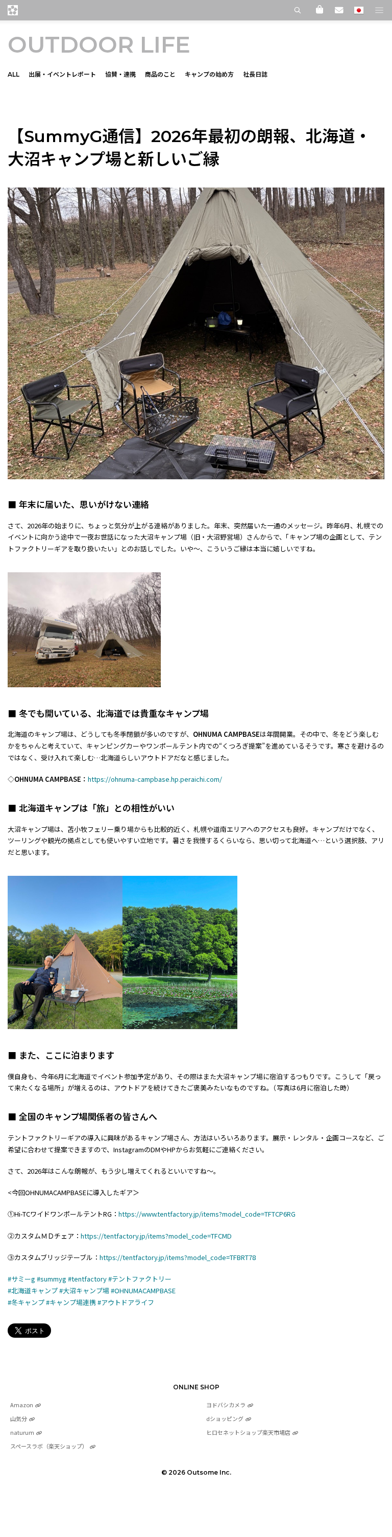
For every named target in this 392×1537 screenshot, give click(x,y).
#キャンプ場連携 (71, 1302)
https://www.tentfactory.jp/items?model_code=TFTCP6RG (207, 1214)
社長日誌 (255, 74)
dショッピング (224, 1418)
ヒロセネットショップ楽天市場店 (248, 1432)
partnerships (36, 107)
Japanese (359, 10)
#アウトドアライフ (125, 1302)
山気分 (18, 1418)
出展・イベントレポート (62, 74)
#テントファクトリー (140, 1279)
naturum (22, 1432)
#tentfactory (87, 1279)
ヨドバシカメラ (226, 1405)
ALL (13, 74)
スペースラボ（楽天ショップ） (49, 1446)
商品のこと (160, 74)
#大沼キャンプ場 (84, 1290)
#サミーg (21, 1279)
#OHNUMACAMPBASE (143, 1290)
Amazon (21, 1405)
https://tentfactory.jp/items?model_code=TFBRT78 (178, 1257)
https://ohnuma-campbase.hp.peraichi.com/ (155, 779)
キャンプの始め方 (209, 74)
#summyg (51, 1279)
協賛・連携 (120, 74)
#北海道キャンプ (33, 1290)
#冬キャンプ (26, 1302)
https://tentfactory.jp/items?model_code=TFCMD (156, 1236)
